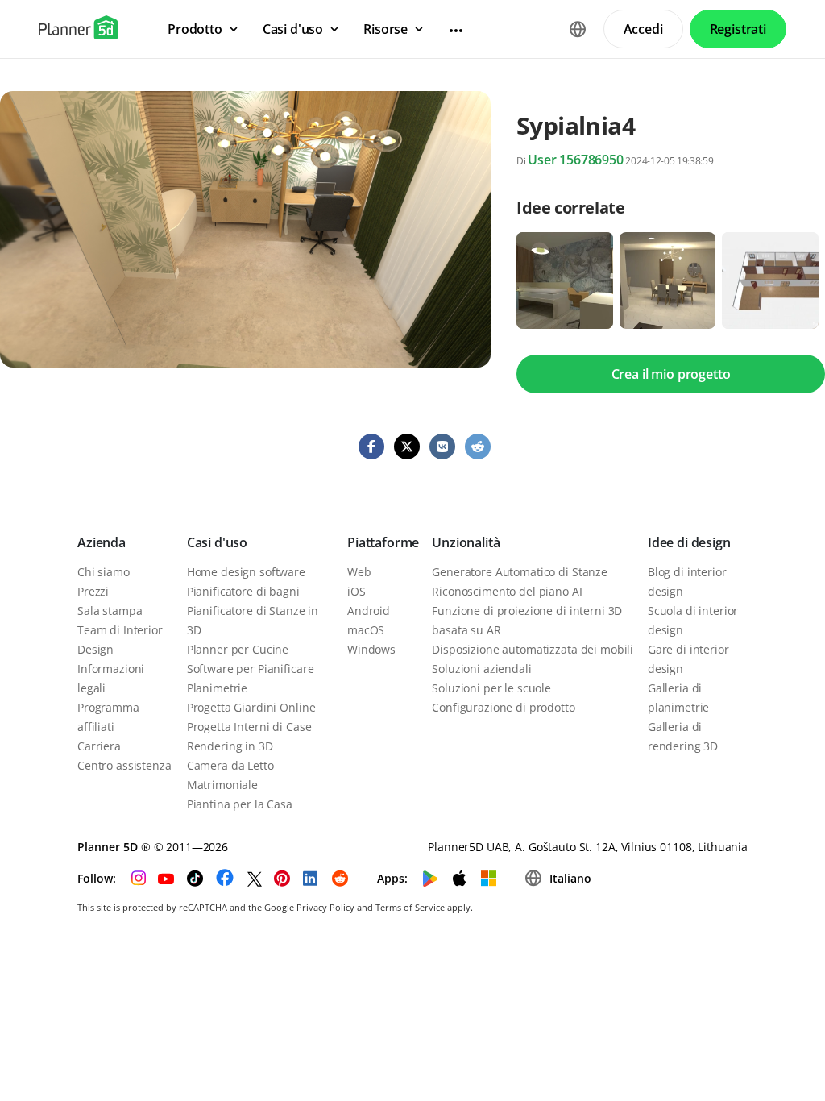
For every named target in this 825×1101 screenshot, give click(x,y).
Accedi (643, 29)
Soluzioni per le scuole (491, 688)
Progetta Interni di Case (249, 726)
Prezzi (93, 591)
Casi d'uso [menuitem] (293, 29)
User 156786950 (576, 159)
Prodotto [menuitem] (195, 29)
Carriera (99, 746)
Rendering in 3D (230, 746)
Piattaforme (383, 542)
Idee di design (689, 542)
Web (359, 572)
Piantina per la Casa (239, 804)
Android (368, 610)
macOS (365, 630)
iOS (356, 591)
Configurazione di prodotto (503, 707)
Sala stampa (109, 610)
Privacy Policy (325, 907)
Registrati (738, 29)
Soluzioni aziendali (481, 668)
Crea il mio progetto (671, 374)
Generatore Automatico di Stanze (519, 572)
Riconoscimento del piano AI (507, 591)
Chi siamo (103, 572)
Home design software (246, 572)
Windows (371, 649)
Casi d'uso (217, 542)
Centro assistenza (124, 765)
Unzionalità (466, 542)
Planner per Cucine (237, 649)
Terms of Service (410, 907)
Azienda (101, 542)
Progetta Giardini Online (251, 707)
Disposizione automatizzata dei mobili (532, 649)
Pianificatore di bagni (243, 591)
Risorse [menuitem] (385, 29)
